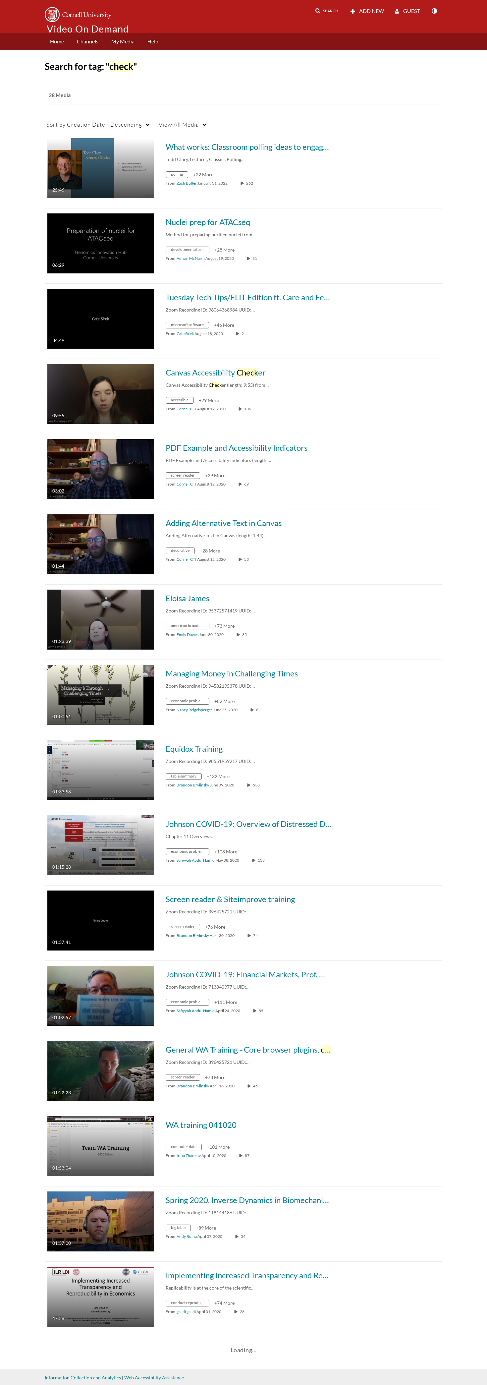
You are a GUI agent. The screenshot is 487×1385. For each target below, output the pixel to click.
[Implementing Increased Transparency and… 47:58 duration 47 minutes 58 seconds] (100, 1296)
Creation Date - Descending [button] (94, 124)
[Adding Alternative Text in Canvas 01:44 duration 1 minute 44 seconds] (100, 544)
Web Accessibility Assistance (154, 1377)
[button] (327, 11)
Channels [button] (87, 41)
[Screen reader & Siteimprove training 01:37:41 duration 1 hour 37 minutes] (100, 920)
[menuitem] (57, 41)
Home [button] (57, 41)
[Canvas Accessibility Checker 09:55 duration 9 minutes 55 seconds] (100, 393)
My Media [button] (123, 41)
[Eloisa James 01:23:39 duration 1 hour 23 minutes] (100, 619)
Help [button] (152, 41)
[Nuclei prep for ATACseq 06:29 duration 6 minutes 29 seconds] (100, 243)
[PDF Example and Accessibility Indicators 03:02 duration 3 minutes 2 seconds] (100, 468)
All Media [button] (179, 124)
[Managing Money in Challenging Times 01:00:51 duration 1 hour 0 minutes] (100, 694)
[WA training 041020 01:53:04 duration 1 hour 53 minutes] (100, 1145)
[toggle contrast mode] (434, 11)
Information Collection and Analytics (83, 1377)
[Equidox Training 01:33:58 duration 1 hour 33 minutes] (100, 769)
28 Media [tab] (60, 95)
